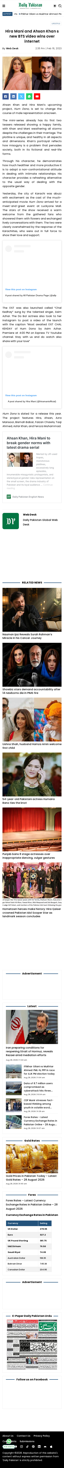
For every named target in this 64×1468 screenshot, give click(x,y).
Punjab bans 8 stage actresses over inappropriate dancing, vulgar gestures (28, 856)
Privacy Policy (42, 1436)
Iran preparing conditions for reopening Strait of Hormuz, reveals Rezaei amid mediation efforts (29, 1051)
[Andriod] (45, 1446)
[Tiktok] (27, 1446)
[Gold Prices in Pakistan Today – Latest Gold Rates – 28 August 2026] (32, 1158)
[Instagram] (21, 1446)
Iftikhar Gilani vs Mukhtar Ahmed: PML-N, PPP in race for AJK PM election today (39, 1070)
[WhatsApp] (29, 96)
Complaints (9, 1441)
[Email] (37, 96)
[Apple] (51, 1446)
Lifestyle (56, 23)
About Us (7, 1436)
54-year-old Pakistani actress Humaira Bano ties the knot (28, 801)
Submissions (27, 1441)
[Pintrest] (33, 1446)
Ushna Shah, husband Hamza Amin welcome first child (32, 746)
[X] (21, 96)
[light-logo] (31, 5)
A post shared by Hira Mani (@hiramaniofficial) (32, 401)
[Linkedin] (39, 1446)
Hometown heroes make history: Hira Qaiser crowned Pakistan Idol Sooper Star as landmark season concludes (31, 912)
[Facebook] (5, 96)
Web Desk (12, 48)
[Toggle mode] (55, 6)
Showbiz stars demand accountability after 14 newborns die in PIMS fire (31, 691)
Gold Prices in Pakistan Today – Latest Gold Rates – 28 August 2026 (31, 1178)
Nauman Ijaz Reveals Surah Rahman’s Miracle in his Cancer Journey (27, 636)
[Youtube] (15, 1446)
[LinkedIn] (13, 96)
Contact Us (23, 1436)
